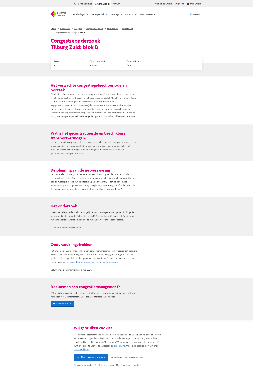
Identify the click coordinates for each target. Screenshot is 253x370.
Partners (117, 3)
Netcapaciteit (98, 14)
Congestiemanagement (94, 29)
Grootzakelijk (102, 3)
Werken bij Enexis (163, 3)
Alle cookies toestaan (93, 357)
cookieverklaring (81, 349)
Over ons (179, 3)
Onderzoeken (112, 29)
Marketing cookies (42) (131, 365)
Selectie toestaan (135, 357)
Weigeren (118, 357)
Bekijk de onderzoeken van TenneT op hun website (93, 261)
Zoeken (196, 14)
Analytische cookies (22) (109, 365)
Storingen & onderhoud (122, 14)
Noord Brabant (127, 29)
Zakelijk (53, 29)
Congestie (78, 29)
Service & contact (148, 14)
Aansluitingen (78, 14)
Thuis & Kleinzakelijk (82, 3)
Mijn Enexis (195, 3)
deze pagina (119, 345)
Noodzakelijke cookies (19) (86, 365)
